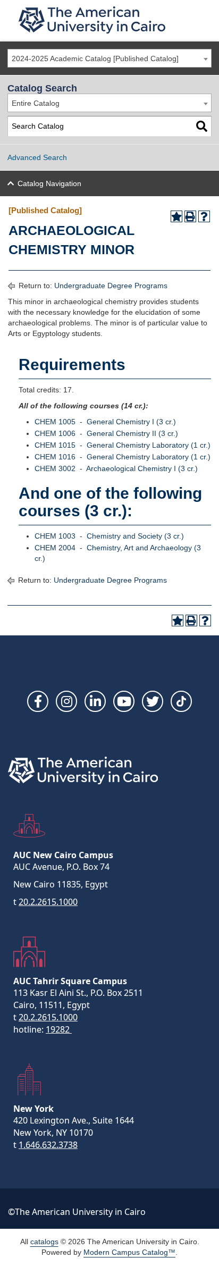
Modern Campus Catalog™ (129, 1252)
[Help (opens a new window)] (204, 216)
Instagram (66, 701)
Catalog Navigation (49, 183)
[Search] (202, 126)
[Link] (181, 701)
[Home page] (92, 20)
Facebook (37, 701)
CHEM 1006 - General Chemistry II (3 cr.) (106, 433)
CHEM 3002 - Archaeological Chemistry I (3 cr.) (116, 468)
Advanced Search (37, 157)
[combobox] (109, 58)
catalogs (44, 1241)
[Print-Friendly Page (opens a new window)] (190, 216)
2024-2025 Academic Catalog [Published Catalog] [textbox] (95, 58)
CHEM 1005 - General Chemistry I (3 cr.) (105, 421)
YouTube (123, 701)
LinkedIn (95, 701)
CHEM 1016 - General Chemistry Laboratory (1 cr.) (122, 456)
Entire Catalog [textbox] (36, 103)
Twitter (152, 701)
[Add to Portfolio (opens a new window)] (176, 216)
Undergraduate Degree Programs (110, 285)
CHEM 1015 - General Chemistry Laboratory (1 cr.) (122, 445)
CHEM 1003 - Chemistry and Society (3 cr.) (109, 536)
